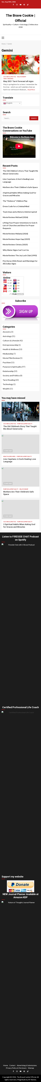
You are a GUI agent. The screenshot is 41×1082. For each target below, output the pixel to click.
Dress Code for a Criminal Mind (16, 206)
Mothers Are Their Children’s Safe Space (20, 187)
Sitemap (31, 1068)
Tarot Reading (8, 78)
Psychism (7, 362)
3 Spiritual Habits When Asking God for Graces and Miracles (19, 194)
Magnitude (21, 1080)
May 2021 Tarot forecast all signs (20, 64)
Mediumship (8, 354)
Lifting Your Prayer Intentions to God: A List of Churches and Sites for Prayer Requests (20, 225)
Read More (31, 90)
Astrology (7, 336)
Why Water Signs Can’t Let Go (16, 250)
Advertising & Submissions (27, 1065)
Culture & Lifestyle (9, 76)
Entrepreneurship (10, 345)
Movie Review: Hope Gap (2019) (16, 239)
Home (5, 1065)
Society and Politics (11, 375)
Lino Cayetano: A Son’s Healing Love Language (18, 180)
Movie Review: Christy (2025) (15, 244)
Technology (8, 384)
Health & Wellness (10, 349)
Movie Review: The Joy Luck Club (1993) (20, 255)
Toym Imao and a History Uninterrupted (20, 212)
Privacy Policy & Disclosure (16, 1068)
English (9, 103)
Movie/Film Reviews (11, 358)
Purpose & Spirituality (12, 367)
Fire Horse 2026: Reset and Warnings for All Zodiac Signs (20, 262)
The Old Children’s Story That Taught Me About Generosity (20, 172)
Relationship (21, 76)
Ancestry (7, 332)
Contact (12, 1065)
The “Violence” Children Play (15, 201)
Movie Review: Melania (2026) (15, 234)
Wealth (6, 389)
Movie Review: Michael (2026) (15, 217)
